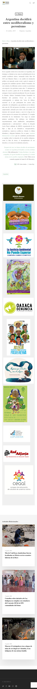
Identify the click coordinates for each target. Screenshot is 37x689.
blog (8, 41)
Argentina (28, 31)
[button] (34, 3)
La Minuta (19, 14)
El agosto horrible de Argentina (19, 154)
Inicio (3, 41)
